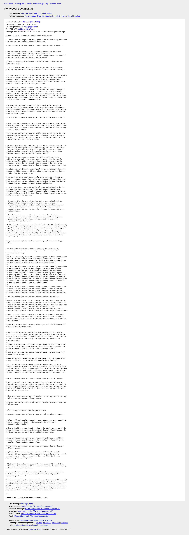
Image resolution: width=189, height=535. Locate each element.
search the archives (40, 525)
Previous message (44, 16)
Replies (77, 16)
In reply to (57, 16)
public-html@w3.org (40, 4)
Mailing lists (19, 4)
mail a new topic (46, 520)
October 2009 (55, 4)
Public (28, 4)
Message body (27, 13)
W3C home (8, 4)
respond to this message (28, 520)
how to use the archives (22, 525)
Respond (37, 13)
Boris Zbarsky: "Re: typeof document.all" (37, 506)
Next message (30, 16)
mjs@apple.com (31, 27)
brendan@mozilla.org (31, 22)
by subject (56, 523)
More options (47, 13)
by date (39, 523)
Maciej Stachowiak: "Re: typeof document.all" (42, 509)
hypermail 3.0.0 (34, 529)
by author (64, 523)
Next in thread (67, 16)
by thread (47, 523)
